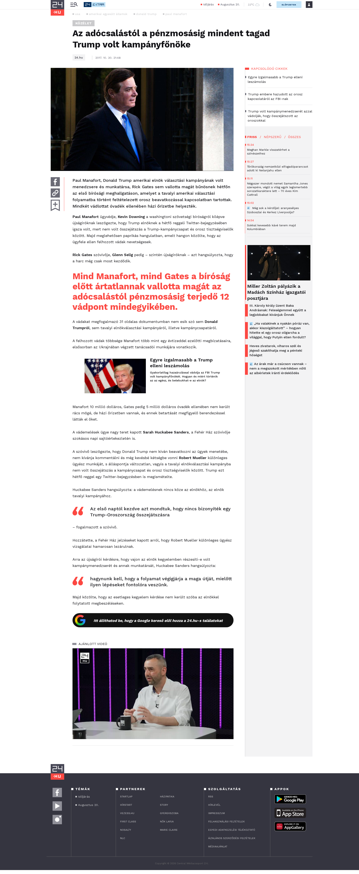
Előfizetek (289, 5)
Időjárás (208, 4)
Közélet (83, 23)
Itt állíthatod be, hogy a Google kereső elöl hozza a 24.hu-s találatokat (158, 620)
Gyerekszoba (169, 813)
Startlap (126, 796)
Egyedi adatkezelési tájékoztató (231, 829)
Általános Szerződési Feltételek (231, 838)
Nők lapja (167, 821)
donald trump (146, 14)
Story (164, 804)
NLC (122, 838)
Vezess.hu (127, 813)
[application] (153, 693)
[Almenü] (74, 4)
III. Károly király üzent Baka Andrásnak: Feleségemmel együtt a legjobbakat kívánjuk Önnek (278, 310)
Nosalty (125, 829)
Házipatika (167, 796)
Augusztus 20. (230, 4)
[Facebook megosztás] (55, 181)
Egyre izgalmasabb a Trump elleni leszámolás (181, 362)
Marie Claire (169, 829)
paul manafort (176, 14)
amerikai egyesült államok (108, 14)
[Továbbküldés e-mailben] (55, 193)
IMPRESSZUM (216, 813)
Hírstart (126, 804)
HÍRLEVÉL (214, 804)
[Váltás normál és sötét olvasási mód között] (270, 4)
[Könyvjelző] (55, 205)
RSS (210, 796)
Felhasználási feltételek (226, 821)
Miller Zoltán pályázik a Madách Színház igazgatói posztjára (276, 292)
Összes (294, 137)
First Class (128, 821)
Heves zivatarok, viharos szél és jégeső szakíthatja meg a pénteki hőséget (276, 350)
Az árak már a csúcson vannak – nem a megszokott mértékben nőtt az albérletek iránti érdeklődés (278, 368)
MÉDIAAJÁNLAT (217, 846)
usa (77, 14)
